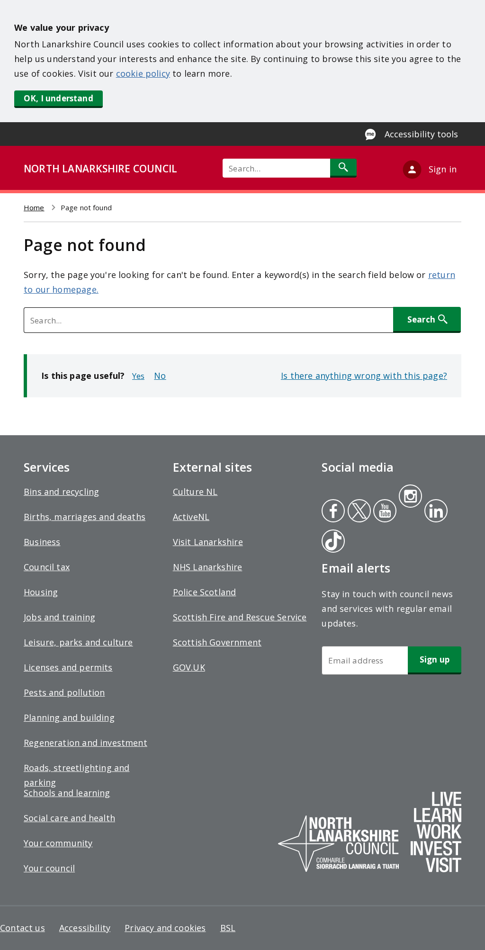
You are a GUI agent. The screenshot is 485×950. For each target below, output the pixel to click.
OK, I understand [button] (58, 98)
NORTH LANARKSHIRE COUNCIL (100, 168)
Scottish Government (217, 642)
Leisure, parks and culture (78, 642)
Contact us (22, 927)
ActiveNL (191, 516)
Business (42, 541)
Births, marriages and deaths (84, 516)
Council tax (47, 567)
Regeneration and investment (85, 742)
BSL (228, 927)
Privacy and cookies (165, 927)
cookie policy (143, 73)
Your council (49, 868)
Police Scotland (204, 592)
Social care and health (69, 818)
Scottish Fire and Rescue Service (240, 617)
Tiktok (331, 542)
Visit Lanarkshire (208, 541)
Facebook (333, 512)
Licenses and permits (68, 667)
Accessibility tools (421, 134)
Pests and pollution (64, 692)
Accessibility (84, 927)
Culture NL (195, 491)
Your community (58, 843)
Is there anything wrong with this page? (364, 375)
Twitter (358, 512)
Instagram (410, 497)
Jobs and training (59, 617)
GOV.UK (189, 667)
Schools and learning (67, 792)
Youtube (384, 512)
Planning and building (69, 717)
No (160, 375)
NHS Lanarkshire (207, 567)
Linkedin (434, 512)
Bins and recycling (61, 491)
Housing (41, 592)
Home (34, 207)
